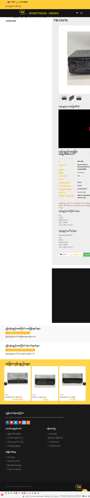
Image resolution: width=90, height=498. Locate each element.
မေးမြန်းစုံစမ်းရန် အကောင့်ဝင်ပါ (17, 333)
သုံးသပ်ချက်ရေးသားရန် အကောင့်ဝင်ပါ (20, 350)
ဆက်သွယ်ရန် (52, 434)
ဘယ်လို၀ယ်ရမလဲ (53, 442)
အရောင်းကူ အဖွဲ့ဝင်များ (14, 469)
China (6, 394)
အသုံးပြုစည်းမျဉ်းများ (14, 446)
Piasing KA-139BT (68, 397)
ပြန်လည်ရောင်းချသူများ (14, 465)
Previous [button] (5, 383)
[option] (17, 383)
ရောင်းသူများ (11, 457)
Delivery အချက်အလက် (15, 438)
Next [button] (84, 383)
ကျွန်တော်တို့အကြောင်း (14, 434)
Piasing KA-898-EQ (13, 397)
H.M (78, 175)
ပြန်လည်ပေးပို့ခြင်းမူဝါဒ (55, 438)
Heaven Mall (81, 192)
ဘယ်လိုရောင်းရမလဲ (54, 446)
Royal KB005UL (39, 397)
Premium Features (13, 461)
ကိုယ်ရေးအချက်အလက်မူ (15, 442)
